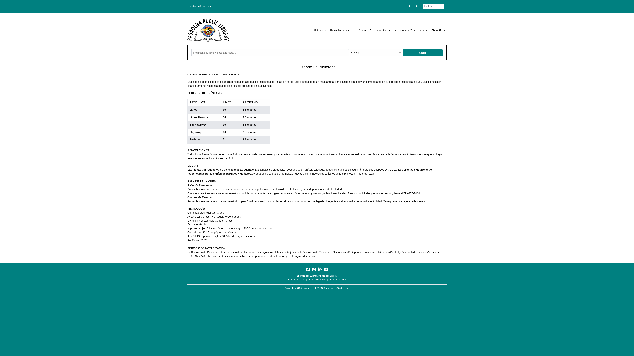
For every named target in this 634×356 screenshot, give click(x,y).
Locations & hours (198, 6)
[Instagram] (314, 269)
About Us (436, 30)
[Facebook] (308, 269)
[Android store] (320, 269)
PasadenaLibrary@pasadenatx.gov (318, 275)
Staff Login (342, 288)
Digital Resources (340, 30)
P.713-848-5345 (317, 279)
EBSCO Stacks (322, 288)
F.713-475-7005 (338, 279)
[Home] (208, 30)
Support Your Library (412, 30)
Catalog (318, 30)
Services (388, 30)
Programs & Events (369, 30)
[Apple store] (326, 269)
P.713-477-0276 (296, 279)
